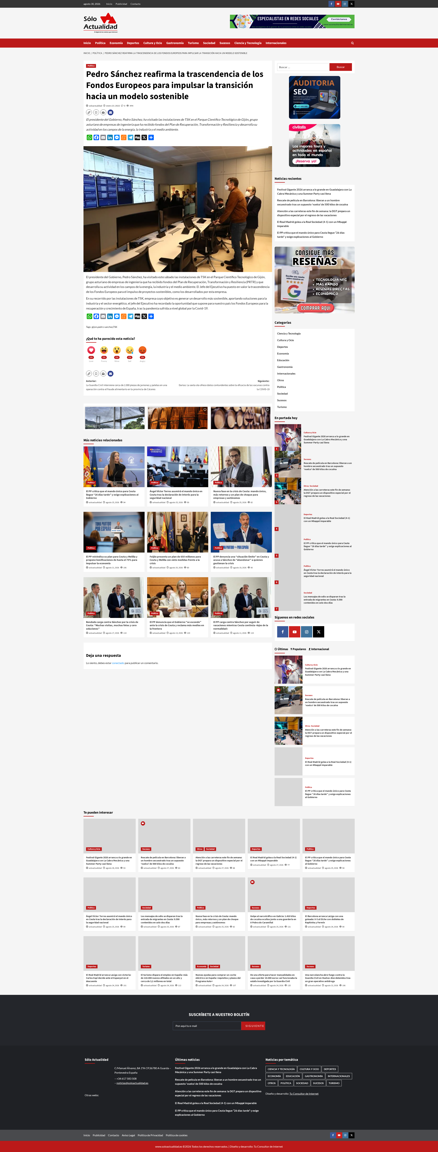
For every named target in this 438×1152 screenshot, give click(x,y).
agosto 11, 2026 (239, 633)
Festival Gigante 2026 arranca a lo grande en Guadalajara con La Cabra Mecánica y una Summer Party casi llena (314, 191)
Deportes (133, 43)
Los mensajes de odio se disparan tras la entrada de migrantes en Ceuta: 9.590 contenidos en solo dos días (324, 600)
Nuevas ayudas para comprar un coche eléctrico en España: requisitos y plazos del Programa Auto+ (218, 978)
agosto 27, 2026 (167, 868)
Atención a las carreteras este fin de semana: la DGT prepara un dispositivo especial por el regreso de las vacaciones (313, 213)
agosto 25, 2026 (112, 502)
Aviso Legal (128, 1135)
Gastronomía (175, 43)
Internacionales (276, 43)
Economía (116, 43)
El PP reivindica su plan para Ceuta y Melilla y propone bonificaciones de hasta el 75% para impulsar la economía (111, 560)
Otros (280, 380)
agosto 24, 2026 (331, 926)
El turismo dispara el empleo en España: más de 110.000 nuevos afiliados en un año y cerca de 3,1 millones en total (164, 978)
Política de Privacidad (150, 1135)
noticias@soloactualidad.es (132, 1083)
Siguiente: (224, 385)
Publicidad (121, 3)
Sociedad (209, 43)
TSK (115, 326)
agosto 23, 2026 (331, 985)
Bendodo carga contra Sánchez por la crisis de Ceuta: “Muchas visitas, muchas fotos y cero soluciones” (112, 625)
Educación (283, 360)
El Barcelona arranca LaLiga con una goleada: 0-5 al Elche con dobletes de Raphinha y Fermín (324, 919)
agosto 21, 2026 (112, 567)
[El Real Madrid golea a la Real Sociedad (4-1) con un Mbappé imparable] (288, 517)
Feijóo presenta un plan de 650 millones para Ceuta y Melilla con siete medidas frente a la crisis (175, 560)
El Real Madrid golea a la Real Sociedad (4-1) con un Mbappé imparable (312, 223)
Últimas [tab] (282, 649)
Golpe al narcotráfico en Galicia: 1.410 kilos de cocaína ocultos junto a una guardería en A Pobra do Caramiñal (273, 919)
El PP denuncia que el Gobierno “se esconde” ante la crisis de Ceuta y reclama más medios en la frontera (177, 625)
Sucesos (225, 43)
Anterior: (126, 385)
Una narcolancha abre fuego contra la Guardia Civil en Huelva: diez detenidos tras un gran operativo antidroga (327, 978)
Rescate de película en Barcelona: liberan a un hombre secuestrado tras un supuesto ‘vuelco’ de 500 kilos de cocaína (312, 202)
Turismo (193, 43)
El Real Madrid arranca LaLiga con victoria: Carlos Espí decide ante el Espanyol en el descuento (108, 978)
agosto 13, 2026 (176, 633)
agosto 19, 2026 (239, 567)
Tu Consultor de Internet (304, 1093)
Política (100, 43)
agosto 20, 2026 (176, 567)
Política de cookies (177, 1135)
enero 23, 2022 (113, 105)
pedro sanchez (105, 326)
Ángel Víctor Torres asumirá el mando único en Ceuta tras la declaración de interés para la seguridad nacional (176, 495)
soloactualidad (95, 105)
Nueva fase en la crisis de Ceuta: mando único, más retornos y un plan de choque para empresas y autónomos (239, 495)
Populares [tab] (299, 649)
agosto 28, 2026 (112, 868)
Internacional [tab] (320, 649)
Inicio (109, 3)
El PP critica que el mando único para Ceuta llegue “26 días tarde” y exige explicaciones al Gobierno (112, 495)
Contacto (135, 3)
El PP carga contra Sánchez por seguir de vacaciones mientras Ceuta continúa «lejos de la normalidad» (240, 625)
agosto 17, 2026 (112, 633)
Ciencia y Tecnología (247, 43)
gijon (94, 326)
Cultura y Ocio (152, 43)
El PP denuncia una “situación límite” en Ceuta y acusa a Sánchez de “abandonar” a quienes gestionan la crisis (241, 560)
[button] (352, 43)
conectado (118, 662)
